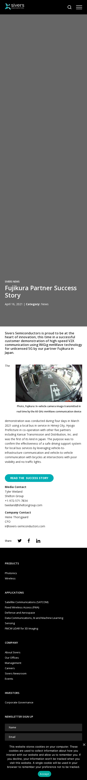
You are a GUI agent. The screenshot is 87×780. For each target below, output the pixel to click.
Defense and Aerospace (20, 612)
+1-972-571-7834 (16, 501)
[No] (84, 745)
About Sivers (12, 652)
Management (13, 663)
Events (9, 678)
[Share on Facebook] (29, 541)
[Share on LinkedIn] (38, 541)
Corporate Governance (19, 702)
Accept (44, 774)
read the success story (29, 478)
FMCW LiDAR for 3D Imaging (21, 628)
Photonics (11, 573)
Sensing (10, 623)
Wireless (10, 578)
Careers (10, 668)
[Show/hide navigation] (79, 7)
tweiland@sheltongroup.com (23, 505)
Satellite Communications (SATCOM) (26, 602)
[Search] (69, 7)
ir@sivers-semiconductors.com (25, 526)
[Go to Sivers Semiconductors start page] (14, 7)
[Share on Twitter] (20, 540)
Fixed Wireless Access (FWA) (22, 607)
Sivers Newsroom (16, 673)
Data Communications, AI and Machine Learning (34, 618)
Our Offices (12, 657)
